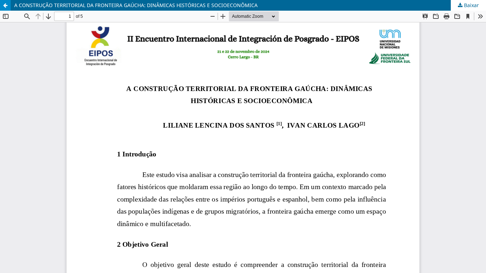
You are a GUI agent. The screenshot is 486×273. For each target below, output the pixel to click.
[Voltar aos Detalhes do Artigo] (5, 5)
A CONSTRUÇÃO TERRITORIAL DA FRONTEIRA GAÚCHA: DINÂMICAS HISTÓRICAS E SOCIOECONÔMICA (136, 5)
